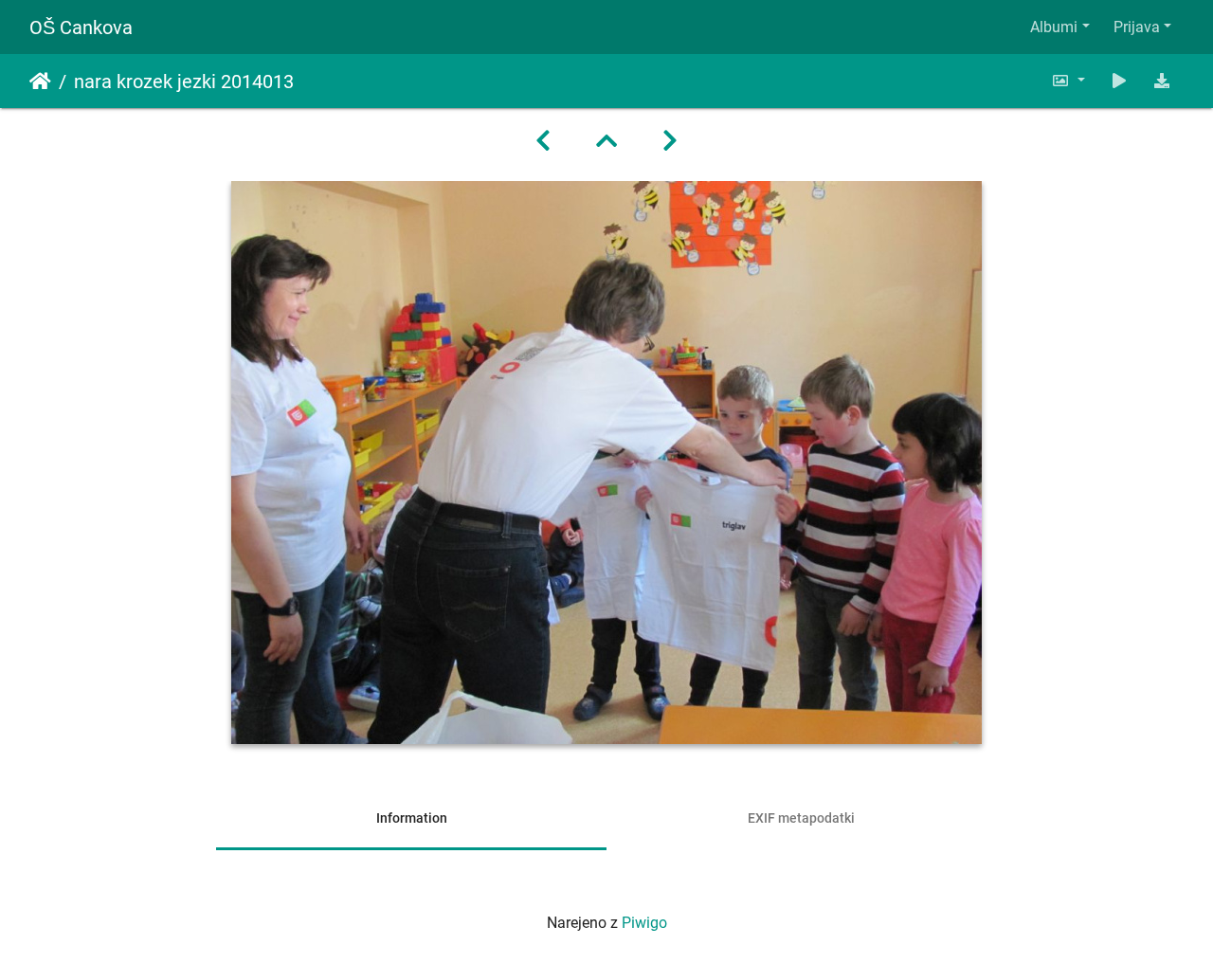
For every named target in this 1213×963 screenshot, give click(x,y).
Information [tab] (411, 818)
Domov (40, 81)
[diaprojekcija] (1119, 81)
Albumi (1053, 27)
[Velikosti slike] (1068, 81)
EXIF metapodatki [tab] (801, 818)
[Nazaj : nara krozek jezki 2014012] (543, 141)
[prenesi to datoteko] (1162, 81)
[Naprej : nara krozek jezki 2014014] (670, 141)
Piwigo (644, 923)
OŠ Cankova (81, 27)
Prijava (1136, 27)
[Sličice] (606, 141)
